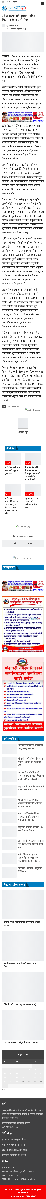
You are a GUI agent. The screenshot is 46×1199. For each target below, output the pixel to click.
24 (5, 1082)
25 (11, 1082)
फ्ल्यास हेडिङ (29, 494)
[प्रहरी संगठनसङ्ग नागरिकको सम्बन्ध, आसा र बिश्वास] (23, 946)
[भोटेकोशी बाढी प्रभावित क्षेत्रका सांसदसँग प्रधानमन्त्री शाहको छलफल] (9, 803)
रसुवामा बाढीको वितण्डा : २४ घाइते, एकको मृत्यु (30, 828)
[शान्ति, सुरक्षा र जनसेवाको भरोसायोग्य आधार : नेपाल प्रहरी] (23, 904)
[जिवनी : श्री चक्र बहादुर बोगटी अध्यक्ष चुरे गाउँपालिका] (23, 987)
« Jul (3, 1089)
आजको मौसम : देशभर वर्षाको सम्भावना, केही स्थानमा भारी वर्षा (31, 844)
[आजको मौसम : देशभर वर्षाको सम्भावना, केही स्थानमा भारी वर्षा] (9, 844)
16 (41, 1073)
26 (17, 1082)
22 (35, 1077)
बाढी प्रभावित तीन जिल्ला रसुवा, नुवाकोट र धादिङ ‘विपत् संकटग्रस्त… (29, 817)
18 (11, 1077)
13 (23, 1073)
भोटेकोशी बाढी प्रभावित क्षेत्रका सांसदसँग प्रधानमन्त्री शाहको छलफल (30, 803)
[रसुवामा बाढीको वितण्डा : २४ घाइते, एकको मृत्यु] (9, 831)
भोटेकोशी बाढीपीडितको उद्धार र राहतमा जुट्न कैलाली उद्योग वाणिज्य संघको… (31, 776)
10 (5, 1073)
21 (29, 1077)
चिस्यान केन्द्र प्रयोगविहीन (14, 406)
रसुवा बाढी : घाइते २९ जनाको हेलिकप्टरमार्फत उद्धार (31, 788)
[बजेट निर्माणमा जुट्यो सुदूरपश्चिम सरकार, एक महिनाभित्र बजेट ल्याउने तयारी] (9, 858)
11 (10, 1073)
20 (23, 1077)
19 (17, 1077)
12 (17, 1073)
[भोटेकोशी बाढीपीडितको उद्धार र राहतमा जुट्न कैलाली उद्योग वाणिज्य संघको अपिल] (13, 490)
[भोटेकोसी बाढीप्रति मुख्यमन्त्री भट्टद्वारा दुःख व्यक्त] (13, 459)
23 (41, 1077)
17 (5, 1077)
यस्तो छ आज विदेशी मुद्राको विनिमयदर (30, 869)
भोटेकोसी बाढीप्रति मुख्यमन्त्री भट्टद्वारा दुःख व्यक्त (30, 746)
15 (35, 1073)
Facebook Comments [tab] (24, 536)
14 (29, 1073)
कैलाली (7, 463)
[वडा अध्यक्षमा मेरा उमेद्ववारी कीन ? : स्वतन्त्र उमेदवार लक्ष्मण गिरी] (23, 1025)
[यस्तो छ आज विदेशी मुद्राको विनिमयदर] (9, 872)
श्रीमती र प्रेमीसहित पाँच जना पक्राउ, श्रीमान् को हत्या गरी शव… (30, 762)
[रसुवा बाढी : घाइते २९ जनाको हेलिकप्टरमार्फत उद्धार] (33, 490)
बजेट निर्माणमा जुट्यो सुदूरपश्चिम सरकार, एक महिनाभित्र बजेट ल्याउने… (29, 858)
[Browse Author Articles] (23, 423)
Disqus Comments (24, 543)
